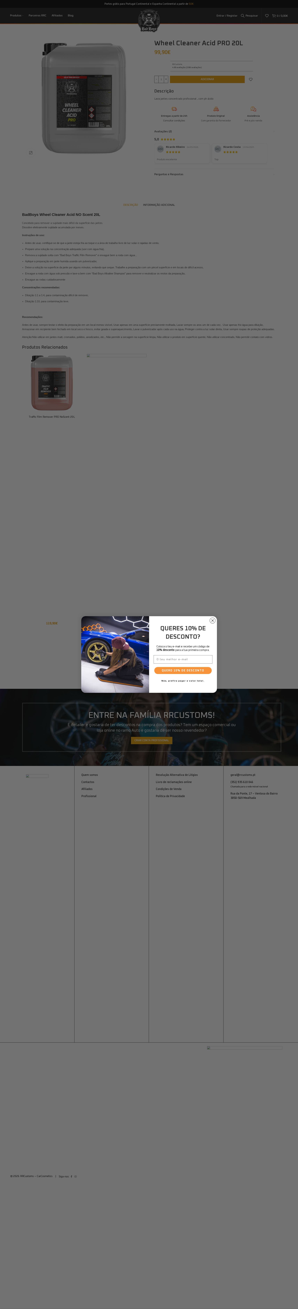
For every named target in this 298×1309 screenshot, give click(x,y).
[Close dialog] (212, 620)
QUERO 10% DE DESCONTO (183, 670)
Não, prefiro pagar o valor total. (182, 681)
